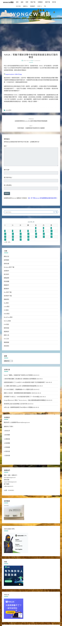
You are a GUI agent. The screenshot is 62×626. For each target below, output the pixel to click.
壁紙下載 (33, 2)
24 (51, 236)
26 (13, 239)
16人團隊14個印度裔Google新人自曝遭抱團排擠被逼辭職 (20, 386)
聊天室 (54, 2)
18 (5, 236)
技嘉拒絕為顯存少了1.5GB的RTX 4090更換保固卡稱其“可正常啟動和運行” (25, 382)
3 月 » (9, 242)
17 (51, 234)
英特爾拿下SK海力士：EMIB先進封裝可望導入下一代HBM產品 (21, 396)
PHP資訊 (6, 324)
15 (36, 234)
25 (5, 239)
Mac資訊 (6, 303)
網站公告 (6, 256)
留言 (5, 146)
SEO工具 (18, 6)
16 (43, 234)
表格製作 (32, 6)
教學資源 (6, 328)
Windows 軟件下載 (9, 267)
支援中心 (25, 6)
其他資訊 (6, 346)
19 (13, 236)
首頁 (17, 2)
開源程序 (6, 331)
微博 (27, 2)
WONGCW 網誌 (8, 2)
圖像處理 (6, 278)
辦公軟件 (6, 274)
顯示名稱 (7, 170)
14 (28, 234)
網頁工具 (6, 335)
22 (36, 236)
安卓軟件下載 (8, 296)
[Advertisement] (31, 39)
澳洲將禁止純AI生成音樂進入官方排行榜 (15, 404)
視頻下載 (47, 2)
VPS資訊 (6, 310)
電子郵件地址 (8, 177)
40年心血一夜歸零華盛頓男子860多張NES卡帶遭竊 (18, 407)
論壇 (22, 2)
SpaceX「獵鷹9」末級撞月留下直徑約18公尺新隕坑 (18, 375)
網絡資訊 (6, 299)
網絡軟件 (6, 285)
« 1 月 (5, 242)
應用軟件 (6, 288)
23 (43, 236)
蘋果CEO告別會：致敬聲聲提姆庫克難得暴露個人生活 (19, 393)
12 (13, 234)
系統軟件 (6, 271)
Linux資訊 (6, 306)
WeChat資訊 (7, 321)
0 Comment (36, 60)
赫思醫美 (6, 260)
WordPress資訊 (8, 317)
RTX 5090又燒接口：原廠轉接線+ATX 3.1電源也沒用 (18, 389)
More (39, 6)
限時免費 (6, 263)
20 (20, 236)
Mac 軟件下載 (7, 292)
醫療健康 (6, 342)
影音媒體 (6, 281)
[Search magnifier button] (56, 212)
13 (20, 234)
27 (20, 239)
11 (5, 234)
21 (28, 236)
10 (51, 231)
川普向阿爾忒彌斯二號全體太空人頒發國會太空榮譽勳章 (20, 379)
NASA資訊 (8, 110)
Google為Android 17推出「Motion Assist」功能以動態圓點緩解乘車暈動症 (25, 400)
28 (28, 239)
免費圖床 (40, 2)
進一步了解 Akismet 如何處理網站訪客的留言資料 (42, 198)
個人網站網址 (8, 185)
